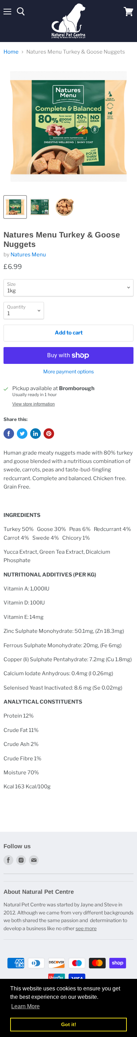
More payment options (68, 371)
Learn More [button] (25, 1006)
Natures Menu (28, 254)
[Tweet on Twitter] (22, 433)
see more (86, 928)
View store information (33, 404)
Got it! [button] (68, 1024)
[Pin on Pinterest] (49, 433)
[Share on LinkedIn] (35, 433)
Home (11, 52)
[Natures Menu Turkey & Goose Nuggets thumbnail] (15, 207)
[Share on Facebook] (9, 433)
